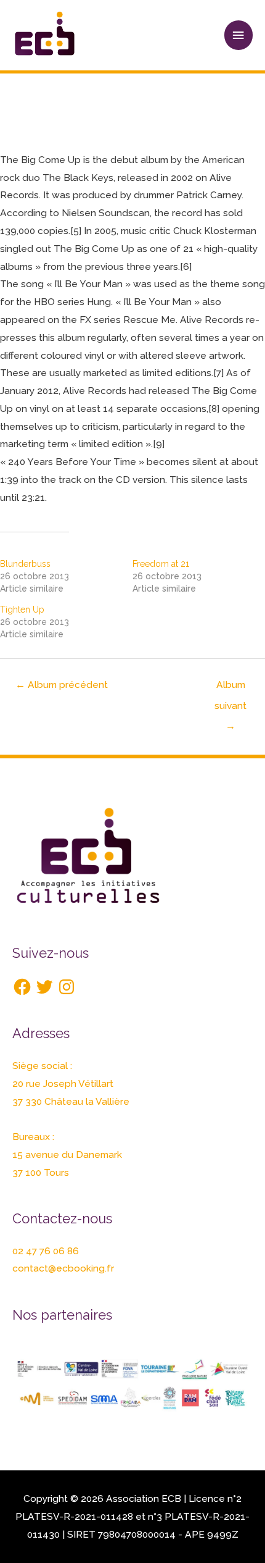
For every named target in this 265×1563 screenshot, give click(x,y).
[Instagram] (66, 987)
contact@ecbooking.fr (63, 1268)
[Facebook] (22, 987)
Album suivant (230, 688)
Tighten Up (22, 609)
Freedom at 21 (160, 564)
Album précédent (61, 684)
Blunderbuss (25, 564)
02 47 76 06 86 (45, 1251)
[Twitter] (44, 987)
